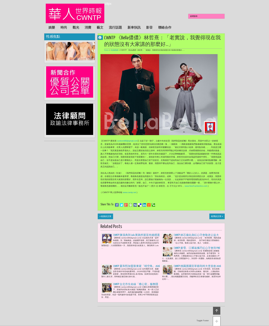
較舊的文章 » (217, 216)
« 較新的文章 (105, 216)
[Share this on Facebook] (117, 205)
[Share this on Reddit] (149, 205)
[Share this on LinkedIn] (144, 205)
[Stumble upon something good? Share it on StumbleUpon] (130, 205)
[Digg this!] (135, 205)
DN (101, 37)
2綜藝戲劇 (114, 50)
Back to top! (216, 311)
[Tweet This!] (121, 205)
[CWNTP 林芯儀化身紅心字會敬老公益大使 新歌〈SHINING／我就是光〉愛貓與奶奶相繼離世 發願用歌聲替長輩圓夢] (167, 238)
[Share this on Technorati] (153, 205)
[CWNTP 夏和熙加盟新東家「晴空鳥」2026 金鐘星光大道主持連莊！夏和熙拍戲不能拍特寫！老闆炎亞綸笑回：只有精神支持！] (106, 269)
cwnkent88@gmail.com (127, 141)
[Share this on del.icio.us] (139, 205)
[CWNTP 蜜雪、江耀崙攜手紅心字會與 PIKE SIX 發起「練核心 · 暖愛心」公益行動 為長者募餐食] (167, 251)
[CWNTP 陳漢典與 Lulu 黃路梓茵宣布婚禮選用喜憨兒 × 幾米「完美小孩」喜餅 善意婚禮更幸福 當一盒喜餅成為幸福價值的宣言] (106, 238)
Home (106, 50)
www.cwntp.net (129, 192)
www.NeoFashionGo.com (196, 186)
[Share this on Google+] (126, 205)
